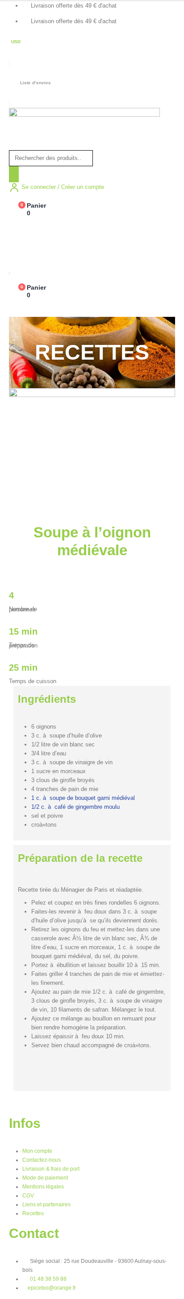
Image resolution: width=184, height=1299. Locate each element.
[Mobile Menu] (14, 228)
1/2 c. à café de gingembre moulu (75, 806)
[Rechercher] (14, 174)
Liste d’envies (35, 82)
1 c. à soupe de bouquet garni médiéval (83, 798)
